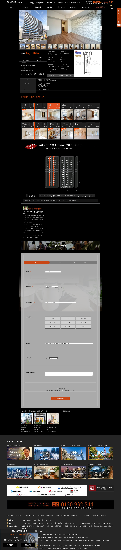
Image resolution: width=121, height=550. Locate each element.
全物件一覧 (47, 520)
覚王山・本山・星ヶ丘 (88, 526)
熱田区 (65, 534)
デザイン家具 (10, 515)
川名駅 (72, 549)
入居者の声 (25, 515)
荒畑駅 (60, 549)
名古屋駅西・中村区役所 (61, 526)
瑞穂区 (50, 534)
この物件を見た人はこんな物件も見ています (35, 411)
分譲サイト (95, 515)
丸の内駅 (46, 540)
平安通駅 (90, 546)
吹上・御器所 (108, 526)
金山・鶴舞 (99, 526)
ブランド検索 (38, 531)
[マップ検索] (24, 7)
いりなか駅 (78, 549)
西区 (40, 534)
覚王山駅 (66, 537)
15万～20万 (83, 322)
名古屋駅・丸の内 (39, 526)
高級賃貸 (40, 520)
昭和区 (45, 534)
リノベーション (49, 515)
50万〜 (83, 326)
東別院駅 (47, 546)
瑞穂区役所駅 (105, 540)
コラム (82, 515)
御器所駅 (81, 540)
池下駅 (60, 537)
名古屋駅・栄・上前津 (26, 526)
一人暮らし (41, 523)
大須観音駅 (42, 549)
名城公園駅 (98, 546)
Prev (20, 28)
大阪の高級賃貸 (86, 523)
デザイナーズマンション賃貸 (28, 520)
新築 (47, 523)
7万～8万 (68, 318)
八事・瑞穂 (23, 528)
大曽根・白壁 (49, 526)
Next (46, 28)
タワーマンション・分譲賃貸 (28, 523)
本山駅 (72, 537)
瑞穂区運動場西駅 (96, 540)
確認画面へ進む (60, 398)
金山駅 (53, 546)
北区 (55, 534)
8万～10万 (83, 318)
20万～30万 (52, 326)
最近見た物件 (67, 411)
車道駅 (65, 540)
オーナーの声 (18, 515)
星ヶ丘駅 (85, 537)
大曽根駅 (84, 546)
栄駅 (38, 537)
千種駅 (50, 537)
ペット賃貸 (53, 523)
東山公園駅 (78, 537)
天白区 (70, 534)
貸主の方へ (33, 515)
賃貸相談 (10, 545)
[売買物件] (49, 7)
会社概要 (57, 515)
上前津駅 (41, 546)
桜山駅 (87, 540)
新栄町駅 (43, 537)
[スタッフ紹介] (86, 7)
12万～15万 (68, 322)
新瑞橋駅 (59, 546)
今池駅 (55, 537)
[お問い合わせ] (100, 7)
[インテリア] (61, 7)
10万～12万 (52, 322)
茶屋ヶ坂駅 (77, 546)
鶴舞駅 (55, 549)
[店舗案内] (73, 7)
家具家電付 (60, 523)
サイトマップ (103, 515)
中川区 (75, 534)
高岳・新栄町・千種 (75, 526)
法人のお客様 (41, 515)
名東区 (59, 534)
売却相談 (28, 545)
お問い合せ (88, 515)
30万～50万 (68, 326)
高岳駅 (59, 540)
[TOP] (11, 7)
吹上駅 (75, 540)
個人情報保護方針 (65, 515)
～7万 (52, 318)
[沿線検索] (38, 7)
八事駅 (65, 546)
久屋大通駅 (53, 540)
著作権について (74, 515)
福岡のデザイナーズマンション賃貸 (102, 523)
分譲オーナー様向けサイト (72, 523)
